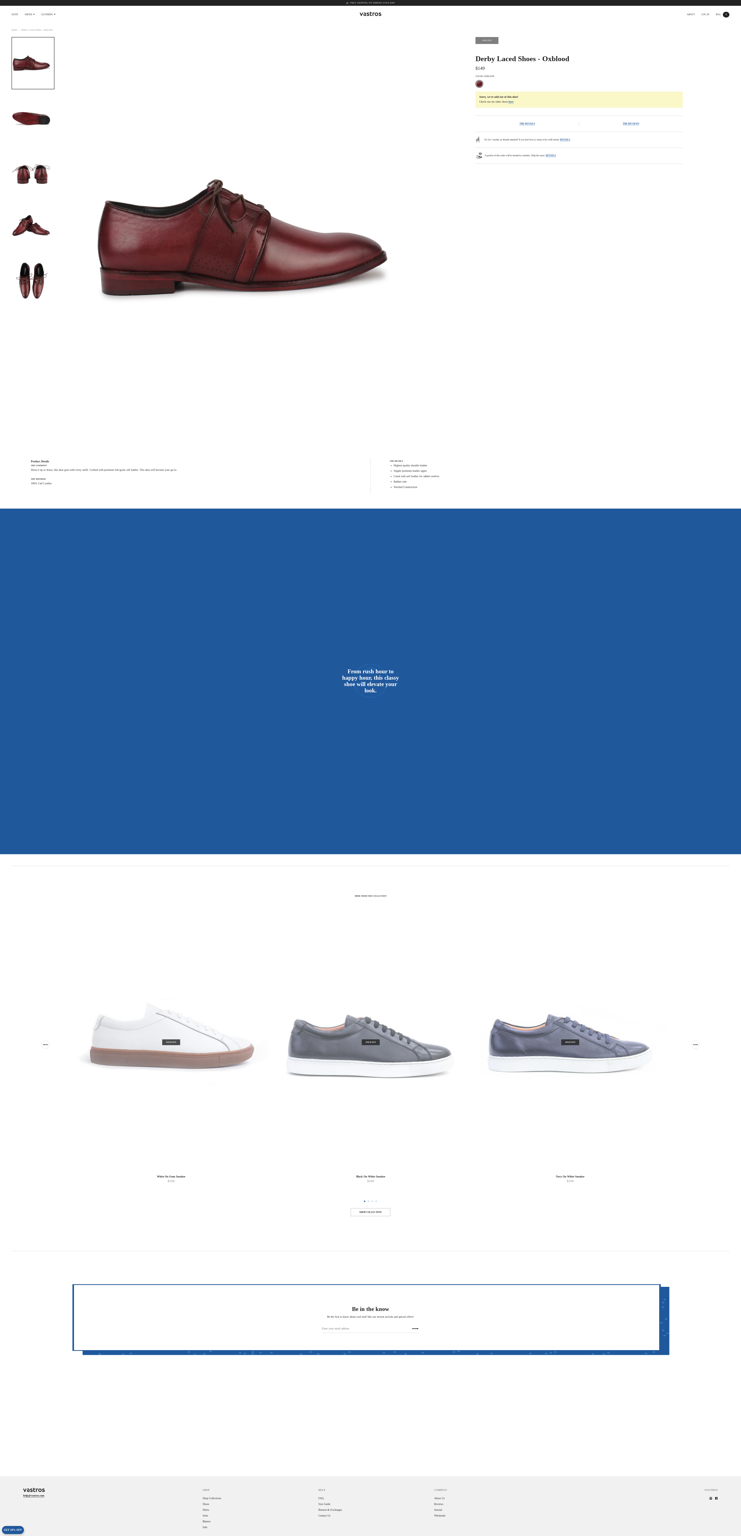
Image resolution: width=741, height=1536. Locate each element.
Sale (205, 1527)
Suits (15, 14)
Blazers (207, 1521)
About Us (439, 1498)
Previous (45, 1045)
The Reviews (631, 123)
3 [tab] (372, 1201)
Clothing (47, 14)
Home (14, 30)
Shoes (29, 14)
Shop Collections (212, 1498)
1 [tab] (365, 1201)
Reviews (438, 1504)
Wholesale (439, 1515)
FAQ (321, 1498)
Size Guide (324, 1504)
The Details (527, 123)
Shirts (206, 1509)
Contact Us (324, 1515)
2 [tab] (368, 1201)
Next (695, 1045)
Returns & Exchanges (330, 1509)
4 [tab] (376, 1201)
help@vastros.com (33, 1495)
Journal (438, 1509)
